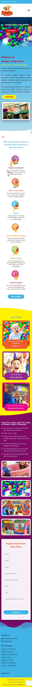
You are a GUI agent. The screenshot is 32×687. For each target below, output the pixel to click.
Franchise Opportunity (16, 408)
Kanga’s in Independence (9, 654)
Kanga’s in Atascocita (8, 649)
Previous (2, 31)
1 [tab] (15, 42)
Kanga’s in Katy (6, 657)
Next (30, 31)
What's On (5, 673)
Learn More (9, 97)
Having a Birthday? (16, 377)
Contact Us (11, 37)
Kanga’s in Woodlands (8, 663)
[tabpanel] (16, 35)
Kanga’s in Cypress (7, 652)
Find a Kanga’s (16, 296)
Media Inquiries (8, 641)
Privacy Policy (21, 682)
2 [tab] (17, 42)
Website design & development (10, 684)
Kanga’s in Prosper (7, 660)
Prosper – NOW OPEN (8, 665)
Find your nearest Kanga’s (10, 1)
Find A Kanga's (6, 646)
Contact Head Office (12, 682)
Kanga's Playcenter (20, 679)
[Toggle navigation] (29, 10)
